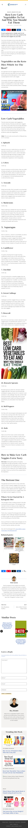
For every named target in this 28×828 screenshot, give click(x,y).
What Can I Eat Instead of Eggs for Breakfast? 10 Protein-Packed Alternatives (7, 625)
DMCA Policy (17, 822)
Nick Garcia (10, 25)
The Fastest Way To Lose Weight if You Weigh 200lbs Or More (13, 812)
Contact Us (15, 824)
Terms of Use (12, 822)
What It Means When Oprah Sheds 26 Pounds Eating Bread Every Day (14, 792)
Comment (5, 660)
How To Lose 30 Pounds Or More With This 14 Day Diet (12, 751)
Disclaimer (23, 822)
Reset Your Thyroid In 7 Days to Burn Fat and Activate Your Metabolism (14, 772)
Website (4, 689)
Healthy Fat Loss (16, 12)
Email (3, 683)
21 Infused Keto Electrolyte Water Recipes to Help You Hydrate (21, 642)
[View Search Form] (2, 5)
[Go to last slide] (1, 631)
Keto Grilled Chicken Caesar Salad (21, 606)
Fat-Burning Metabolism (8, 748)
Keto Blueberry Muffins (5, 606)
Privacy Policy (5, 822)
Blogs (11, 824)
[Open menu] (25, 5)
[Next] (26, 631)
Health (9, 12)
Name (4, 678)
